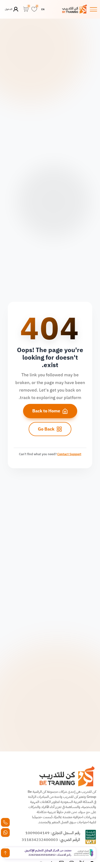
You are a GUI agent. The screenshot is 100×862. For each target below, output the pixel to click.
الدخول (9, 9)
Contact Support (69, 454)
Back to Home (46, 411)
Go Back (46, 429)
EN (42, 9)
